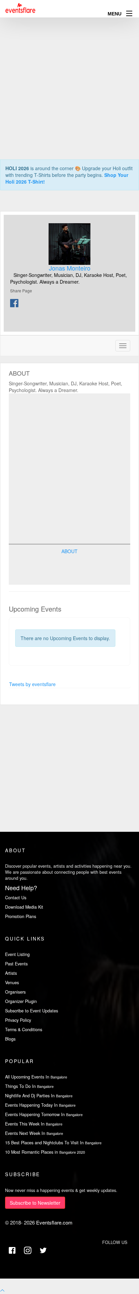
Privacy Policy (18, 1020)
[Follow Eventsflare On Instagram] (28, 1250)
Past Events (16, 964)
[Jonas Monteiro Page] (69, 244)
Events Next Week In (34, 1133)
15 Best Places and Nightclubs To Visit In (53, 1143)
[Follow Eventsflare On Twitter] (43, 1250)
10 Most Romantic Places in (45, 1152)
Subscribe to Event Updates (31, 1011)
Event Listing (17, 954)
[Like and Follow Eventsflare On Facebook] (12, 1250)
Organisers (15, 992)
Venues (12, 982)
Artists (11, 973)
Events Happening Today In (40, 1105)
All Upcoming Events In (36, 1077)
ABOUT (69, 551)
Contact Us (15, 898)
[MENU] (129, 13)
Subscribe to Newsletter (35, 1202)
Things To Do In (29, 1086)
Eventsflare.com (54, 1222)
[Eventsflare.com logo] (20, 8)
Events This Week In (33, 1124)
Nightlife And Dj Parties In (39, 1096)
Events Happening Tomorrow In (44, 1114)
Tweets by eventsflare (32, 684)
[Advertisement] (69, 69)
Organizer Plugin (21, 1001)
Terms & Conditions (23, 1029)
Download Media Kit (24, 907)
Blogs (10, 1039)
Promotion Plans (20, 916)
